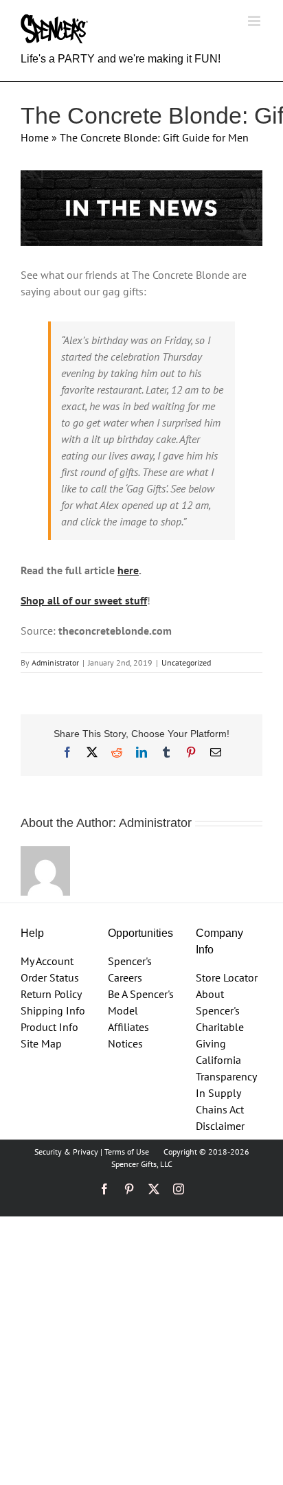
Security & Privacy (66, 1151)
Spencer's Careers (130, 969)
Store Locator (227, 977)
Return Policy (51, 994)
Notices (125, 1043)
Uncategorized (186, 662)
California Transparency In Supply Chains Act (226, 1084)
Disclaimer (220, 1126)
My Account (47, 961)
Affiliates (128, 1027)
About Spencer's (218, 1002)
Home (35, 137)
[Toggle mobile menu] (255, 21)
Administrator (55, 662)
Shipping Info (53, 1010)
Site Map (41, 1043)
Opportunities (140, 933)
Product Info (49, 1027)
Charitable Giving (220, 1035)
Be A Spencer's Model (141, 1002)
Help (32, 933)
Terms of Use (126, 1151)
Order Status (50, 977)
